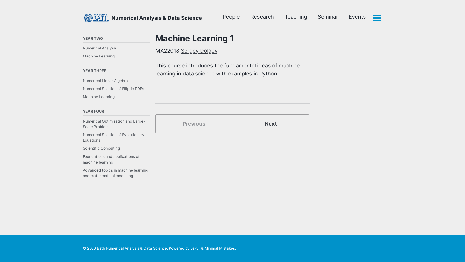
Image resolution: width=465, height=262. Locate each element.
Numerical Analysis (100, 48)
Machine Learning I (99, 56)
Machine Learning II (100, 96)
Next (271, 124)
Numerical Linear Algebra (105, 80)
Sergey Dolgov (199, 51)
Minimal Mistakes (220, 248)
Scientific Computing (101, 148)
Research (262, 17)
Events (357, 17)
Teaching (296, 17)
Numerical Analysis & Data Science (156, 18)
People (231, 17)
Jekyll (195, 248)
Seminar (328, 17)
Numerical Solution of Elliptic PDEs (113, 88)
